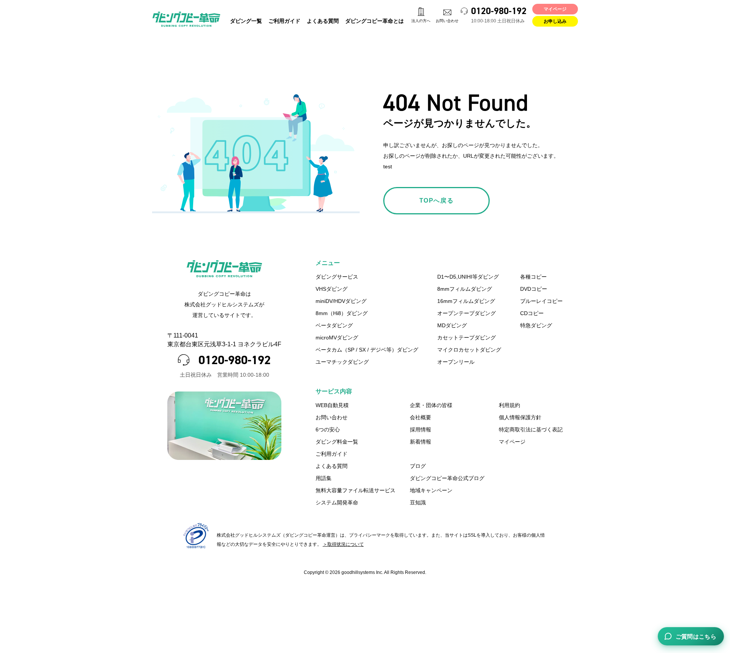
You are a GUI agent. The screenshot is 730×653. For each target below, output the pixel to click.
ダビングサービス (337, 277)
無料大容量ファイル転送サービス (355, 490)
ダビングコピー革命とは (374, 21)
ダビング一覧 (246, 21)
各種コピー (533, 277)
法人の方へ (420, 21)
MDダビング (452, 325)
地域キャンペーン (431, 490)
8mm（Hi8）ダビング (342, 313)
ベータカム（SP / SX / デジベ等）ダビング (367, 350)
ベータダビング (334, 325)
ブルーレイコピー (541, 301)
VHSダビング (332, 289)
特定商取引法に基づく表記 (531, 429)
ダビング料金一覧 (337, 442)
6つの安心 (328, 429)
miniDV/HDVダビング (341, 301)
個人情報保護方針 (520, 417)
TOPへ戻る (436, 200)
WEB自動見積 (332, 405)
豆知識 (418, 502)
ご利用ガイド (284, 21)
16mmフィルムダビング (466, 301)
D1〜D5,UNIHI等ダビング (468, 277)
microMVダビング (337, 337)
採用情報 (420, 429)
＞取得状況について (343, 544)
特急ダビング (536, 325)
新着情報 (420, 442)
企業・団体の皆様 (431, 405)
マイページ (555, 9)
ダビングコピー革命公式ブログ (447, 478)
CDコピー (532, 313)
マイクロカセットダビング (469, 350)
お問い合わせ (447, 21)
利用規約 (509, 405)
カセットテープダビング (466, 337)
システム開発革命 (337, 502)
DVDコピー (533, 289)
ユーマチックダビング (342, 362)
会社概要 (420, 417)
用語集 (324, 478)
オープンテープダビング (466, 313)
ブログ (418, 466)
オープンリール (455, 362)
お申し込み (555, 21)
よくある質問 (323, 21)
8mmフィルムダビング (464, 289)
